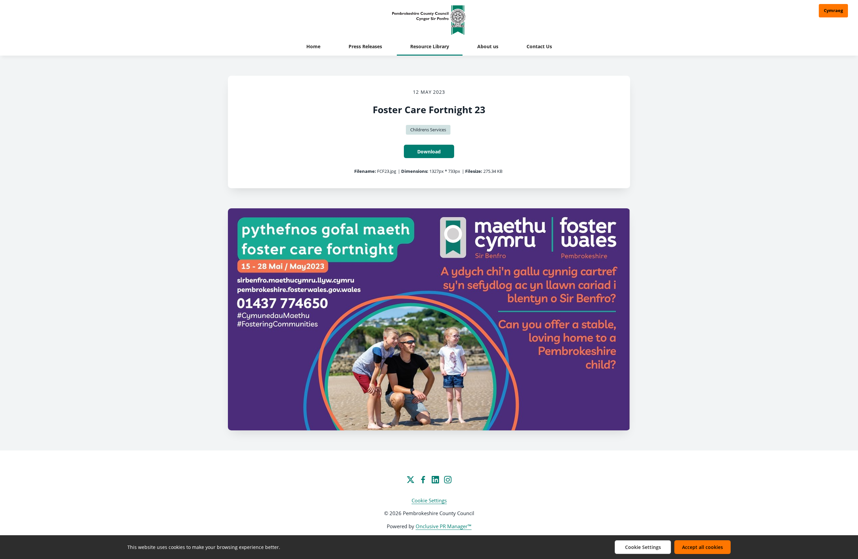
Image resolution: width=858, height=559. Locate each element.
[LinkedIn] (435, 479)
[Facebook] (423, 479)
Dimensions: (414, 171)
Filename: (365, 171)
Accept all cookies (702, 547)
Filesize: (473, 171)
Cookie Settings (429, 500)
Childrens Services (428, 130)
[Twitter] (410, 479)
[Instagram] (447, 479)
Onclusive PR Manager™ (444, 526)
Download (429, 151)
